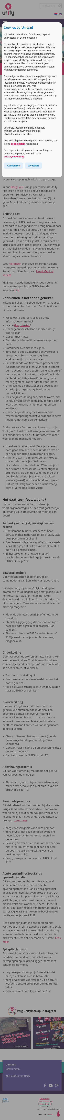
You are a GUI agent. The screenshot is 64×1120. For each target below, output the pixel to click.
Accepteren (13, 165)
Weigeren (33, 165)
